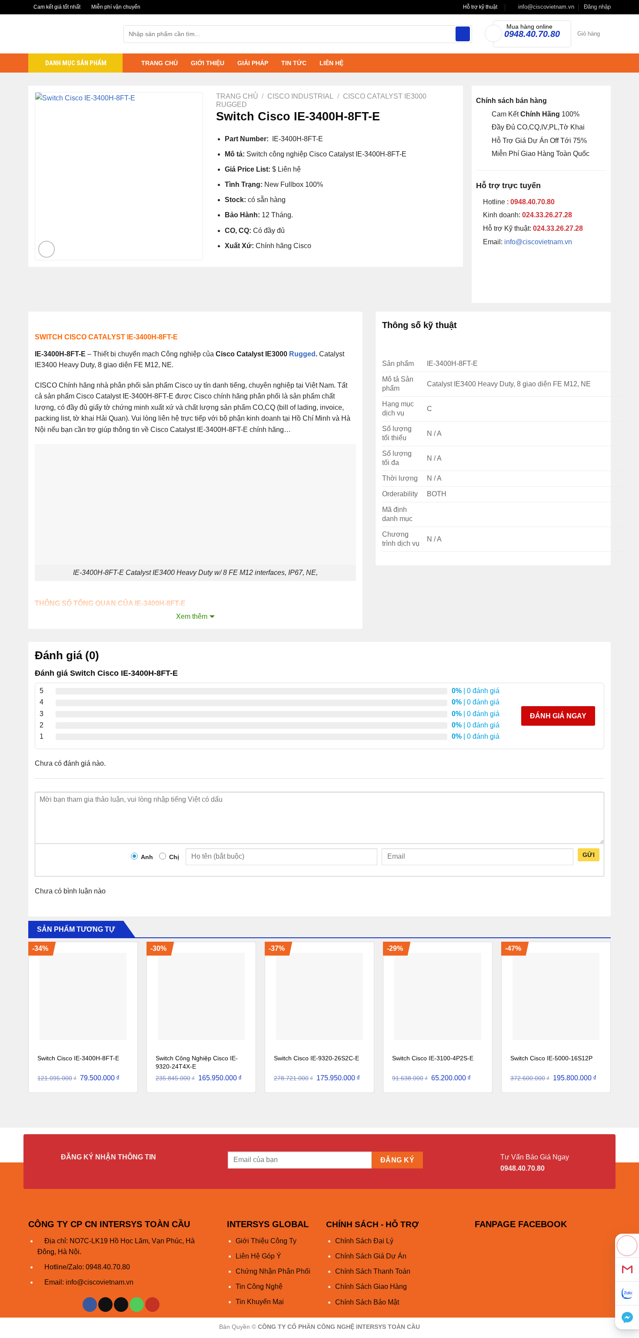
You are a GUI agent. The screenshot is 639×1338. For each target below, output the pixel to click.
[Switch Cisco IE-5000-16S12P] (556, 996)
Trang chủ (237, 96)
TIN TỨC (293, 63)
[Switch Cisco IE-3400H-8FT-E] (83, 996)
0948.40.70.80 (532, 202)
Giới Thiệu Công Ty (266, 1241)
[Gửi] (463, 34)
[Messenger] (627, 1317)
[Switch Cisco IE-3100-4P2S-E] (437, 996)
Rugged (302, 354)
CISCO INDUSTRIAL (300, 96)
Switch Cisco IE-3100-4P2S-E (432, 1058)
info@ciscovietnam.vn (538, 242)
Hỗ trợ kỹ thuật (480, 7)
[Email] (627, 1270)
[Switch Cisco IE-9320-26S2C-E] (319, 996)
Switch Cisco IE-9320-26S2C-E (316, 1058)
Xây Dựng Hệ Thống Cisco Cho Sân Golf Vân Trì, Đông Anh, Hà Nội (150, 1317)
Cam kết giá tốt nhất (56, 7)
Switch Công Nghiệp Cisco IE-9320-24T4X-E (197, 1062)
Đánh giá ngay (558, 716)
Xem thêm (191, 616)
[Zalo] (627, 1293)
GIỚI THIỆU (207, 63)
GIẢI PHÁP (252, 63)
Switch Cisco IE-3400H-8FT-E (78, 1058)
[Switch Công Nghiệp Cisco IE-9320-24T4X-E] (201, 996)
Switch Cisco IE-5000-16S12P (551, 1058)
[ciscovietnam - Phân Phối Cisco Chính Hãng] (69, 33)
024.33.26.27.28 (547, 215)
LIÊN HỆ (331, 63)
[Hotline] (627, 1246)
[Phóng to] (46, 249)
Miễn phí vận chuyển (115, 7)
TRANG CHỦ (159, 63)
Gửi (588, 854)
